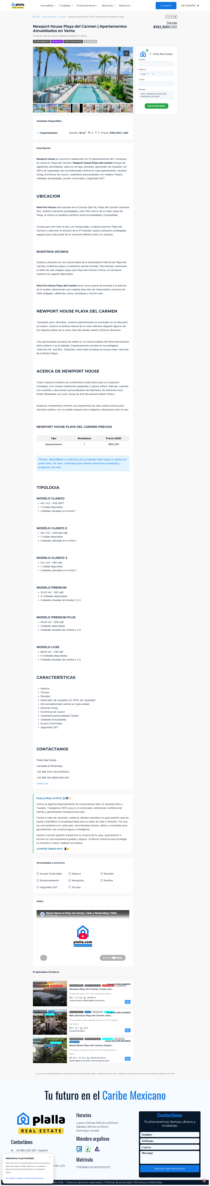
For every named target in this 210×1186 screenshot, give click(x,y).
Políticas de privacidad (118, 1182)
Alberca (76, 873)
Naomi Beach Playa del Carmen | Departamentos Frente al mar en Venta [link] (107, 1045)
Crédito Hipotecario (73, 41)
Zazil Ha (63, 17)
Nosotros (124, 5)
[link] (50, 993)
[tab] (120, 53)
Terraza (76, 887)
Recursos (107, 5)
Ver (127, 1002)
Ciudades (64, 5)
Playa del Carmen (49, 17)
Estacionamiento (49, 880)
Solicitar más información (169, 1168)
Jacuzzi (88, 1012)
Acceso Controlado (51, 873)
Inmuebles (46, 5)
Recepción (78, 880)
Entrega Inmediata (41, 41)
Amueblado (57, 41)
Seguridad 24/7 (49, 887)
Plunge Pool (74, 1042)
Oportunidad (90, 41)
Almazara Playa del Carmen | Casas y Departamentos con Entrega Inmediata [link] (109, 989)
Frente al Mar (107, 1039)
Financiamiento (86, 5)
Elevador (109, 873)
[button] (167, 17)
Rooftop (108, 880)
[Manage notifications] (204, 1181)
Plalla (38, 17)
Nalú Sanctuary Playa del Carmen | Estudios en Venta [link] (97, 1015)
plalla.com (42, 783)
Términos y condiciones (148, 1182)
